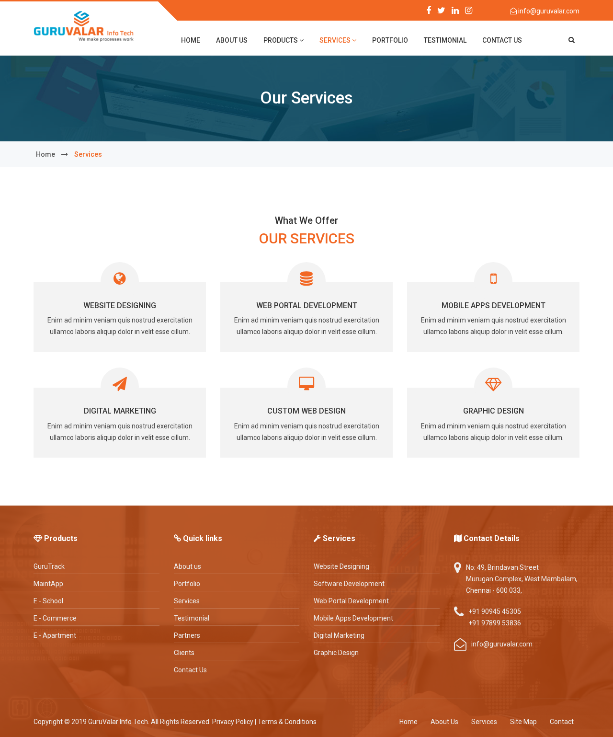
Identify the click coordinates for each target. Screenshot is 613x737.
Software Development (349, 583)
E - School (48, 601)
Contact (562, 721)
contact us (502, 40)
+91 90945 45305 (494, 611)
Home (408, 721)
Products (281, 40)
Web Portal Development (306, 305)
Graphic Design (493, 410)
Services (335, 40)
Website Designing (119, 305)
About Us (444, 721)
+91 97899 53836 (494, 623)
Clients (184, 652)
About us (187, 566)
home (190, 40)
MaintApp (48, 583)
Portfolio (390, 40)
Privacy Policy (232, 721)
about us (232, 40)
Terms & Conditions (287, 721)
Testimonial (445, 40)
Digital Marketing (120, 410)
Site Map (523, 721)
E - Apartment (55, 635)
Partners (187, 635)
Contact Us (190, 670)
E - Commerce (55, 618)
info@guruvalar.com (548, 11)
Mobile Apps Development (493, 305)
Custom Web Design (306, 410)
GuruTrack (49, 566)
